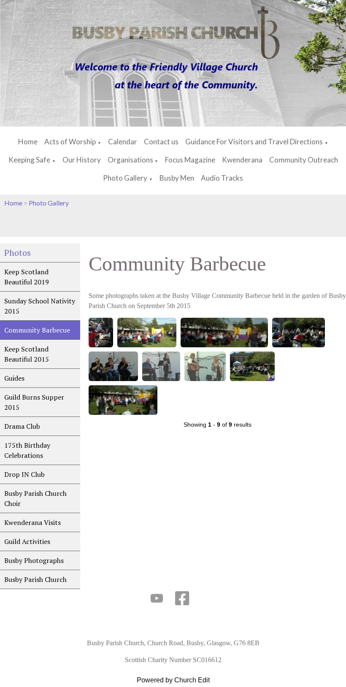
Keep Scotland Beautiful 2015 (26, 354)
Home (28, 141)
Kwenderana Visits (32, 522)
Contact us (161, 141)
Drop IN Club (24, 474)
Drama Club (22, 426)
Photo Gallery (125, 177)
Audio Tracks (222, 177)
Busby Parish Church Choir (35, 498)
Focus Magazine (190, 159)
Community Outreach (303, 159)
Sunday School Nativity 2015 (39, 306)
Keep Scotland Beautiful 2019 (26, 277)
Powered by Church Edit (173, 680)
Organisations (131, 159)
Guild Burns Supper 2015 (34, 402)
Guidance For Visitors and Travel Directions (254, 141)
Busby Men (176, 177)
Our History (81, 159)
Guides (14, 378)
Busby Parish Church (35, 579)
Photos (17, 252)
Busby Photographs (34, 560)
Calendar (122, 141)
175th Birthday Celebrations (27, 450)
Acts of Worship (70, 141)
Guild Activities (27, 541)
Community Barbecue (37, 330)
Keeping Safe (29, 159)
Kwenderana (242, 159)
